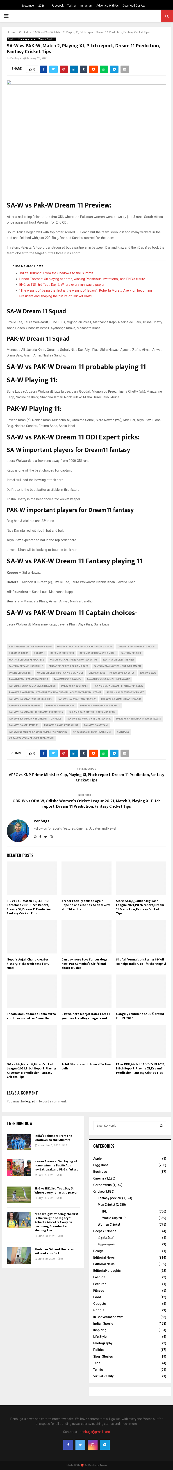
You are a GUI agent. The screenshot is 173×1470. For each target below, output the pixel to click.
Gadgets (99, 1303)
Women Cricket (47, 39)
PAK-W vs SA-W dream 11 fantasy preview (118, 686)
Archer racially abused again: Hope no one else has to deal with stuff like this (86, 905)
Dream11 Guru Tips (62, 653)
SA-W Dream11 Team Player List (92, 732)
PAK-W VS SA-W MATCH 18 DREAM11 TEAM (92, 712)
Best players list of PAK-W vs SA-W (30, 646)
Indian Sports (103, 1323)
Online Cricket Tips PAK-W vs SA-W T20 (111, 673)
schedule (123, 732)
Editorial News (104, 1257)
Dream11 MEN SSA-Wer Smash (97, 653)
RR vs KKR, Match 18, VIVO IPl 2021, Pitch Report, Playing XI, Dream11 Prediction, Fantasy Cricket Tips (140, 1068)
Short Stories (103, 1356)
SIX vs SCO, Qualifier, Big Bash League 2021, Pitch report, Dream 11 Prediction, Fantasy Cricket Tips (140, 907)
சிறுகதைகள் (106, 1244)
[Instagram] (93, 1445)
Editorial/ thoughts (107, 1270)
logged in (31, 1101)
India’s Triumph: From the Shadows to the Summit (56, 273)
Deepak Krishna (104, 1231)
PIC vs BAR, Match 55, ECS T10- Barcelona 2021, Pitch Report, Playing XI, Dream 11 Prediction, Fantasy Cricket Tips (29, 907)
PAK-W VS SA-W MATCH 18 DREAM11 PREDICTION (36, 712)
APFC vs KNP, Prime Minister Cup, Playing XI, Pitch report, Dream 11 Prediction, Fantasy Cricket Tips (86, 778)
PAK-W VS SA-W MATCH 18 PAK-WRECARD (138, 718)
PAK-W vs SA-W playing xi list (61, 725)
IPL (104, 1211)
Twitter (71, 5)
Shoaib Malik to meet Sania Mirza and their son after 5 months (31, 1016)
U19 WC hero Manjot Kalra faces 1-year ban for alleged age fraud (86, 1016)
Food (97, 1297)
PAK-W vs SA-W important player (121, 699)
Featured (100, 1284)
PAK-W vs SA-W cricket (74, 686)
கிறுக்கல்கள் (106, 1237)
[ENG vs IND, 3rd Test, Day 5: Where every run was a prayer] (19, 1195)
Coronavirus (102, 1185)
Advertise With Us (107, 5)
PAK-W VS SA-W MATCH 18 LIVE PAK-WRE (89, 718)
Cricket (12, 39)
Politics (99, 1350)
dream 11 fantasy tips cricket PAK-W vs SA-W (84, 646)
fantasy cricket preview (118, 659)
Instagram (86, 5)
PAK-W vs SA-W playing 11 (24, 725)
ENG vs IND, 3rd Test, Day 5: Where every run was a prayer (62, 285)
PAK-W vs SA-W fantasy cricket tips (30, 699)
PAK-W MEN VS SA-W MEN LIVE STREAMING (32, 686)
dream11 (39, 653)
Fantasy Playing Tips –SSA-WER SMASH (117, 666)
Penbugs (15, 58)
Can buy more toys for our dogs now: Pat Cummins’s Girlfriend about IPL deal (84, 963)
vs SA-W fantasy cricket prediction (31, 738)
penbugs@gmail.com (95, 1432)
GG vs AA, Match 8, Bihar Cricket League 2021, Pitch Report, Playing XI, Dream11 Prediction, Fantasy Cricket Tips (31, 1070)
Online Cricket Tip (20, 673)
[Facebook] (68, 1445)
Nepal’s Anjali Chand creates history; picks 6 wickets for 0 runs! (28, 963)
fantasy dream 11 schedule (26, 666)
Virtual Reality (103, 1376)
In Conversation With (108, 1317)
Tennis (98, 1369)
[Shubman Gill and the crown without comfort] (19, 1255)
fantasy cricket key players (26, 659)
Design (98, 1251)
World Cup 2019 (113, 1218)
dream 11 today (18, 653)
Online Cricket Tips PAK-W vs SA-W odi (60, 673)
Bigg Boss (101, 1165)
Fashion (99, 1277)
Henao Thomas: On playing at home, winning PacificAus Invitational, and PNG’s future (82, 279)
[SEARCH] (161, 1125)
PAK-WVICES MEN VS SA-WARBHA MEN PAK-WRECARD (38, 732)
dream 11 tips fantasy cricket (137, 646)
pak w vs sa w (148, 673)
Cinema (99, 1178)
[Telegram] (105, 1445)
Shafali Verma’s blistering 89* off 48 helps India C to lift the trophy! (141, 961)
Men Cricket (106, 1204)
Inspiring (100, 1330)
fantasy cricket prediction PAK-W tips (74, 659)
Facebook (58, 5)
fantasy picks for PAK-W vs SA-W (68, 666)
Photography (102, 1343)
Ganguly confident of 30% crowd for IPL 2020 (140, 1016)
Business (100, 1171)
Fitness (98, 1290)
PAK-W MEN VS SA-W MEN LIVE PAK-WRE (108, 679)
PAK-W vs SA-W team (96, 725)
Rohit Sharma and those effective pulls (86, 1066)
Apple (97, 1158)
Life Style (100, 1336)
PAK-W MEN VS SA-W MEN (67, 679)
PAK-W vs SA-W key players (25, 705)
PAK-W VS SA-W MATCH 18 (60, 705)
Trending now (19, 1123)
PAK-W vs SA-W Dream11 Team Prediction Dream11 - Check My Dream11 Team (55, 692)
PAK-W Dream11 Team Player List (28, 679)
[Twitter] (80, 1445)
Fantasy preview (27, 39)
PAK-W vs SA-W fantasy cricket (125, 692)
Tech (96, 1363)
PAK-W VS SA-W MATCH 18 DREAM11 (100, 705)
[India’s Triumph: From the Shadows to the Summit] (19, 1142)
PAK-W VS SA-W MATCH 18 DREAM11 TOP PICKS (35, 718)
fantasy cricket (131, 653)
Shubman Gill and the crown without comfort (54, 1251)
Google (98, 1310)
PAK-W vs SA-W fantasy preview (77, 699)
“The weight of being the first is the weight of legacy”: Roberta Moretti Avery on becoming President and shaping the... (56, 1222)
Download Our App (134, 5)
